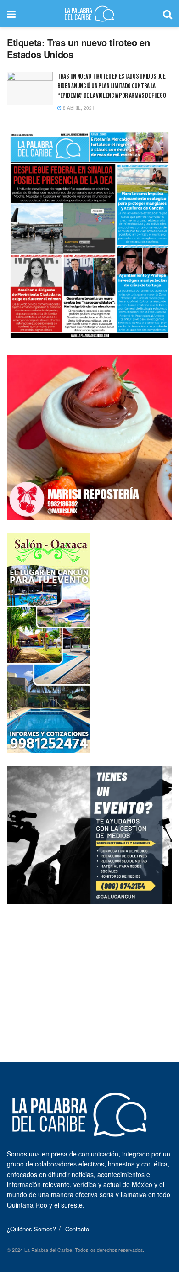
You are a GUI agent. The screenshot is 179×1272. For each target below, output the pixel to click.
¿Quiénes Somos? (31, 1228)
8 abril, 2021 (78, 108)
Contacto (77, 1228)
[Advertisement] (89, 975)
